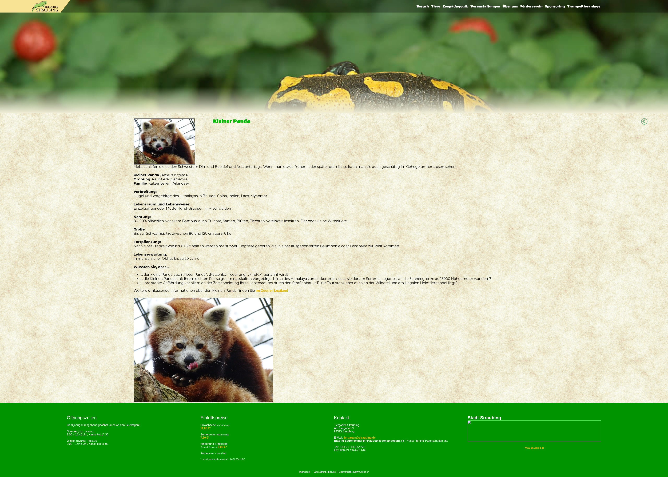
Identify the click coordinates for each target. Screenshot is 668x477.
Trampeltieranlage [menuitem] (583, 6)
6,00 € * (222, 447)
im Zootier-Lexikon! (272, 290)
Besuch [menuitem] (422, 6)
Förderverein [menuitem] (531, 6)
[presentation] (423, 6)
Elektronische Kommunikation (354, 472)
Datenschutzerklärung (325, 472)
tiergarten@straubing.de (359, 437)
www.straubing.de (534, 448)
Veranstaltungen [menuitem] (485, 6)
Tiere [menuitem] (435, 6)
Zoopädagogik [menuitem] (455, 6)
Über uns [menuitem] (510, 6)
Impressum (304, 472)
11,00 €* (205, 428)
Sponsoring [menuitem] (555, 6)
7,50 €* (204, 437)
